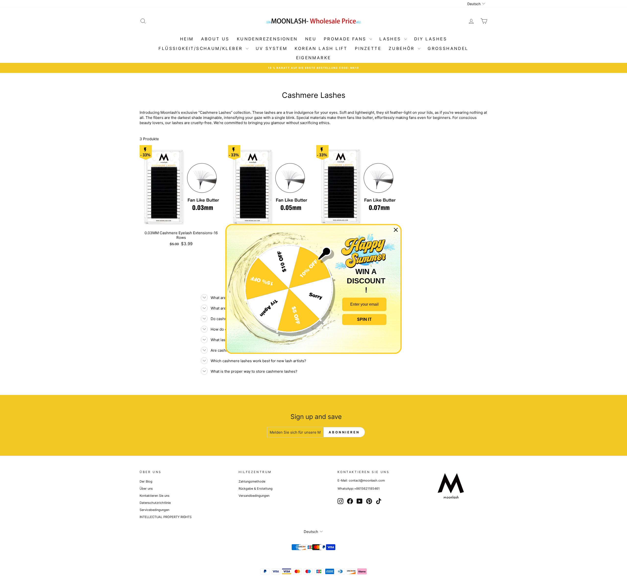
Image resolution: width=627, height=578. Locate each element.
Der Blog (146, 481)
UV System (272, 48)
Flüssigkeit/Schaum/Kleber (201, 48)
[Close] (396, 230)
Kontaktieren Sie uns (154, 495)
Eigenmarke (313, 57)
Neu (310, 38)
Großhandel (448, 48)
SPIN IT (364, 319)
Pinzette (368, 48)
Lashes (391, 38)
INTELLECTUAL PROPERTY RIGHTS (166, 517)
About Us (215, 38)
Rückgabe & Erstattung (256, 488)
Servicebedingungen (154, 510)
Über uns (146, 488)
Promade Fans (346, 38)
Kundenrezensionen (267, 38)
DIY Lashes (430, 38)
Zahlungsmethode (252, 481)
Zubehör (403, 48)
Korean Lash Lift (321, 48)
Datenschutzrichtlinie (155, 503)
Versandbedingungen (254, 495)
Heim (187, 38)
